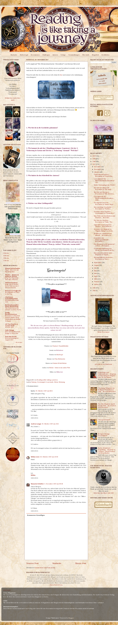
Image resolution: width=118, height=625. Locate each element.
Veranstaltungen (73, 55)
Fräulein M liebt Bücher (60, 363)
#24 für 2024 (9, 327)
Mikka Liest (35, 457)
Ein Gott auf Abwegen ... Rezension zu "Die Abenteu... (104, 193)
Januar (96, 284)
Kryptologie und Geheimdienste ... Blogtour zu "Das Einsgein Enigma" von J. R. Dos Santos (107, 374)
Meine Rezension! (104, 332)
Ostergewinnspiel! (104, 420)
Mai (95, 273)
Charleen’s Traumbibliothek (60, 346)
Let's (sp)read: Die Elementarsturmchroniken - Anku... (104, 198)
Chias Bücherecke (59, 359)
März (96, 279)
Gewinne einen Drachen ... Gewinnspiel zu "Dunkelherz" (104, 212)
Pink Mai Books (11, 336)
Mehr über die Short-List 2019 (103, 493)
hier (61, 75)
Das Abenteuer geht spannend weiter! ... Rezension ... (104, 245)
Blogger (71, 618)
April (96, 276)
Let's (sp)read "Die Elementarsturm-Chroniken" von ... (104, 180)
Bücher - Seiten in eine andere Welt (59, 368)
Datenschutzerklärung (56, 585)
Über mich (85, 55)
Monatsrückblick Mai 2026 (12, 301)
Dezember (98, 166)
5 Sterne (6, 253)
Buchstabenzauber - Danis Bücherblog (12, 305)
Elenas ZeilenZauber (12, 268)
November (98, 169)
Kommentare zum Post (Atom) (45, 568)
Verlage (63, 55)
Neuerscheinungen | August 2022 (11, 339)
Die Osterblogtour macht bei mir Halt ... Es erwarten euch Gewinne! (107, 405)
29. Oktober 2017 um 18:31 (43, 391)
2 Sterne (6, 260)
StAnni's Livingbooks (13, 291)
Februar (97, 281)
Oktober (97, 172)
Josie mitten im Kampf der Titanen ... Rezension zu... (103, 225)
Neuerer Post (32, 563)
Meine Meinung (59, 382)
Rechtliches (105, 55)
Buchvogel (60, 354)
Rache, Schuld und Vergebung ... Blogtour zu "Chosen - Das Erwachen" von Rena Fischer (106, 450)
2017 (94, 164)
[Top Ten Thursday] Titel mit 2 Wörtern (11, 278)
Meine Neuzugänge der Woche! (104, 185)
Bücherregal (24, 55)
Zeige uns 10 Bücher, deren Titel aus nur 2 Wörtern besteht (12, 286)
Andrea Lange (36, 424)
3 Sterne (6, 258)
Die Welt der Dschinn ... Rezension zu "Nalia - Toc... (103, 221)
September (98, 262)
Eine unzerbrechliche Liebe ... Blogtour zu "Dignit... (104, 253)
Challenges (46, 55)
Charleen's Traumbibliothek (11, 297)
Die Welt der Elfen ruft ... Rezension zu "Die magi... (103, 188)
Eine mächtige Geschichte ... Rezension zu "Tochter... (103, 208)
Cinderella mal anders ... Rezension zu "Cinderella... (103, 175)
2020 (94, 156)
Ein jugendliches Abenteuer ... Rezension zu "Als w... (104, 258)
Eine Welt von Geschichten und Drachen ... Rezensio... (104, 216)
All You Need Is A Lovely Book (11, 324)
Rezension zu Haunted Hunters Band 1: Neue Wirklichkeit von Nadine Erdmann (13, 318)
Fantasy (33, 382)
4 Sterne (6, 255)
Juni (95, 271)
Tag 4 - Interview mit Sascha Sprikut (12, 271)
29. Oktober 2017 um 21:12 (50, 424)
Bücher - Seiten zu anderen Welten (12, 275)
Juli (95, 268)
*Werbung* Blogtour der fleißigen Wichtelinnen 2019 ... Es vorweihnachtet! (107, 389)
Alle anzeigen (19, 342)
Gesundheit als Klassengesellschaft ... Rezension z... (102, 239)
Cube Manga (9, 330)
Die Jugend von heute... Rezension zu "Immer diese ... (104, 203)
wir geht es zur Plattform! (103, 364)
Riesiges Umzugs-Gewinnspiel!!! (104, 434)
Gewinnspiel (41, 382)
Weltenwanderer (11, 282)
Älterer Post (80, 563)
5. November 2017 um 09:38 (53, 484)
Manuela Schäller (37, 484)
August (96, 265)
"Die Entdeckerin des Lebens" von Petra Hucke (13, 309)
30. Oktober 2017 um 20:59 (49, 457)
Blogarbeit (95, 55)
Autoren (55, 55)
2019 (94, 159)
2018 (94, 161)
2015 (94, 290)
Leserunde (49, 382)
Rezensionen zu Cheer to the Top (12, 293)
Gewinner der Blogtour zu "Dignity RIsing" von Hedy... (104, 230)
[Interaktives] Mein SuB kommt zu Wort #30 (12, 332)
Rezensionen (35, 55)
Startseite (14, 55)
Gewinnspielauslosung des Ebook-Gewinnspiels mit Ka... (104, 249)
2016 (94, 288)
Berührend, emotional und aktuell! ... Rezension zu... (103, 234)
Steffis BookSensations (11, 313)
